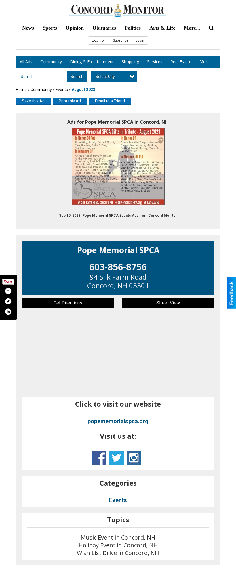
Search (77, 76)
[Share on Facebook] (8, 291)
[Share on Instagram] (8, 312)
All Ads (26, 61)
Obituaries (104, 28)
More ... (206, 61)
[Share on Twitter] (8, 301)
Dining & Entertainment (92, 61)
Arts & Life (162, 28)
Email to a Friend (110, 101)
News (28, 28)
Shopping (130, 61)
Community (51, 61)
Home (21, 89)
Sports (50, 28)
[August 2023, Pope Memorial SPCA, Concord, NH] (118, 166)
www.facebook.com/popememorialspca (99, 458)
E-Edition (99, 40)
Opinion (75, 28)
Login (140, 40)
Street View (168, 303)
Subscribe (120, 40)
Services (154, 61)
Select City (105, 76)
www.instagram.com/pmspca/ (134, 458)
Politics (133, 28)
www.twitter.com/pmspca (116, 458)
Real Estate (180, 61)
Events (62, 89)
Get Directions (68, 303)
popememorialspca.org (118, 421)
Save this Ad (33, 101)
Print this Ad (70, 101)
